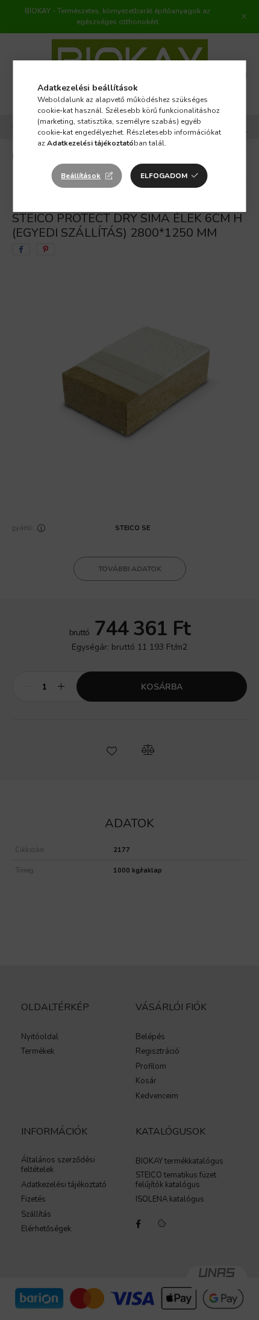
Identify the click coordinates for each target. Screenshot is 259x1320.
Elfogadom (163, 176)
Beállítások (81, 176)
